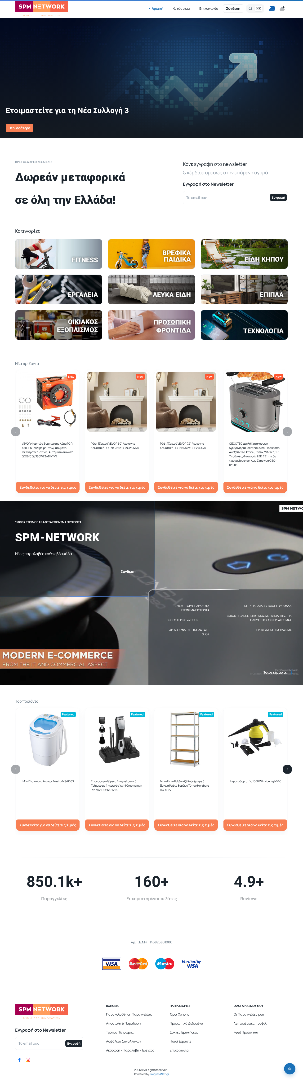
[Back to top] (289, 1068)
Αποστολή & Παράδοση (123, 1023)
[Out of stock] (117, 429)
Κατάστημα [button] (181, 8)
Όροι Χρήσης (179, 1014)
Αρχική (157, 8)
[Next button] (287, 769)
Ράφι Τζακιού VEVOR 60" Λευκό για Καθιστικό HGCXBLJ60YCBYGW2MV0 (115, 446)
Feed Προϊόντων (246, 1032)
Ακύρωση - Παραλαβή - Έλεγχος (130, 1050)
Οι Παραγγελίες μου (249, 1014)
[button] (271, 8)
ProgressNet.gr (159, 1074)
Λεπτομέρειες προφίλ (250, 1023)
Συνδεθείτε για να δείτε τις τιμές (47, 487)
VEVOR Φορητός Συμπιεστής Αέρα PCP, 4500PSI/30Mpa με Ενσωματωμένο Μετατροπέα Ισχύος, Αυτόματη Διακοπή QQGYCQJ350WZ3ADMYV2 (47, 450)
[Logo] (41, 8)
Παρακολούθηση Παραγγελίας (129, 1014)
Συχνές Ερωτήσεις (184, 1032)
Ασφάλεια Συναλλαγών (123, 1041)
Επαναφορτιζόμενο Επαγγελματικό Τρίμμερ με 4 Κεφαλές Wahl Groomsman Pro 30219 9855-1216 (116, 785)
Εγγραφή (278, 197)
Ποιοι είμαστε (275, 672)
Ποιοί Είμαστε (180, 1041)
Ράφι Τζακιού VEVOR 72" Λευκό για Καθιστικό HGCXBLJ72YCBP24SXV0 (183, 446)
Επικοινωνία (208, 8)
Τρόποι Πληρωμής (120, 1032)
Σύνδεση (233, 8)
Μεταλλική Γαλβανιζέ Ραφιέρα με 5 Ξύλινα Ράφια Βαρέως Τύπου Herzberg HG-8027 (184, 785)
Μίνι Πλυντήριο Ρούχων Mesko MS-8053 (48, 781)
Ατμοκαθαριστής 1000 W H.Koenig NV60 (255, 781)
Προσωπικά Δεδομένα (186, 1023)
